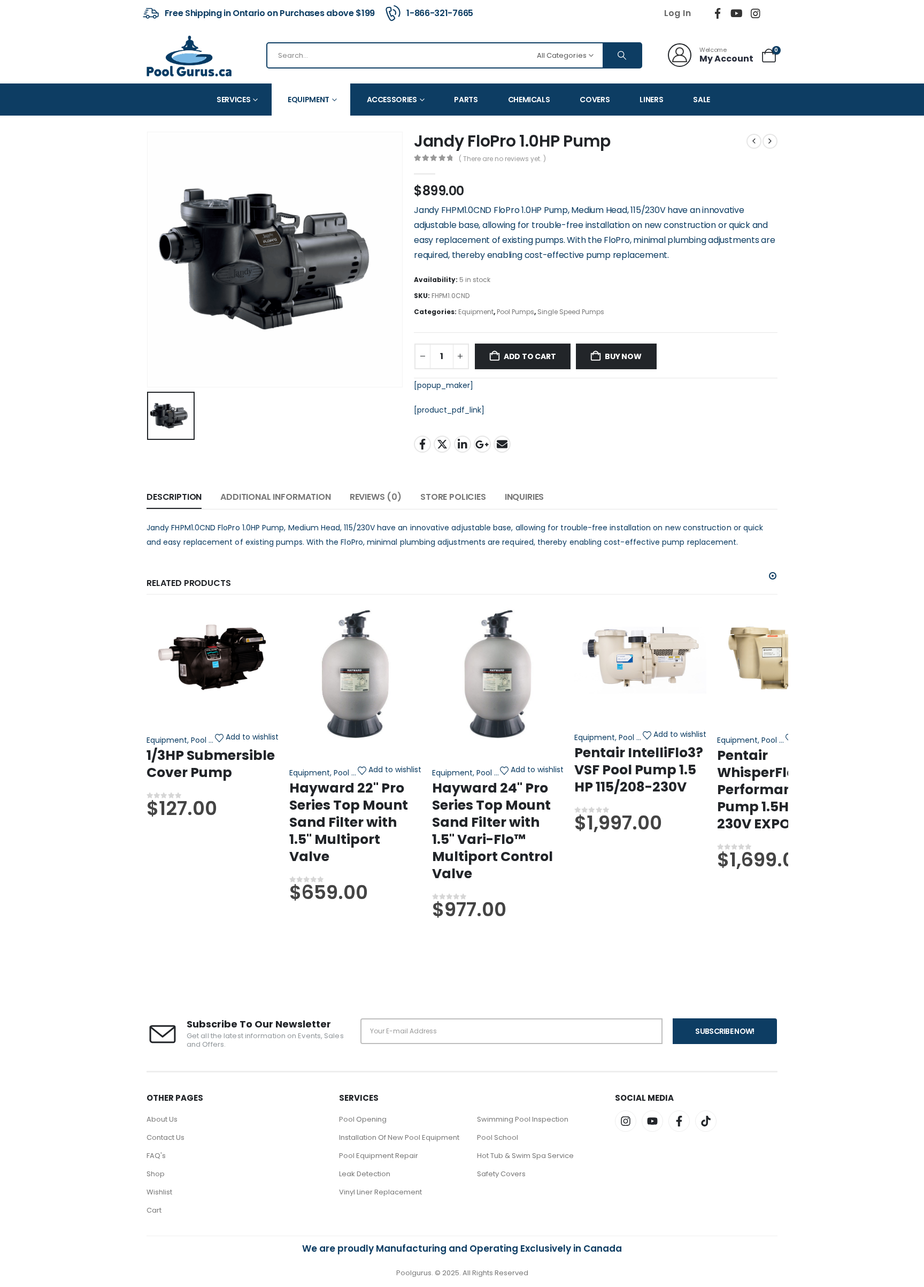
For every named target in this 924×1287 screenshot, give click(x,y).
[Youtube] (737, 13)
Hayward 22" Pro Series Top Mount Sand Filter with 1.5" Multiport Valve (348, 822)
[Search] (622, 55)
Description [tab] (174, 497)
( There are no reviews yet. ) (502, 158)
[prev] (753, 141)
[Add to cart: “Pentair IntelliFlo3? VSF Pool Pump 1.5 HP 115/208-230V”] (640, 614)
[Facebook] (718, 13)
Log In (677, 13)
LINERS (651, 99)
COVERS (595, 99)
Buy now (623, 356)
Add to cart (530, 356)
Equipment (308, 99)
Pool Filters (353, 772)
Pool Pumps (515, 311)
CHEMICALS (529, 99)
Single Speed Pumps (570, 311)
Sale (701, 99)
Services (233, 99)
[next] (770, 141)
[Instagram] (756, 13)
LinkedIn (462, 444)
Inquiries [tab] (524, 497)
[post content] (213, 656)
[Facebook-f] (679, 1121)
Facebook (422, 444)
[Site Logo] (189, 55)
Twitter (442, 444)
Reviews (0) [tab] (376, 497)
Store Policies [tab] (453, 497)
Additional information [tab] (275, 497)
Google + (482, 444)
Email (502, 444)
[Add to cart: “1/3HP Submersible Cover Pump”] (213, 614)
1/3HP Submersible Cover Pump (211, 764)
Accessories (392, 99)
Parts (466, 99)
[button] (772, 576)
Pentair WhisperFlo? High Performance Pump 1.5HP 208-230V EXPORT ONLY (782, 789)
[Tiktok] (775, 13)
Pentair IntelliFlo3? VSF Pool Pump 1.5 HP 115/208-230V (638, 769)
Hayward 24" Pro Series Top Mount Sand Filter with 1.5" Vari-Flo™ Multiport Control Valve (492, 831)
